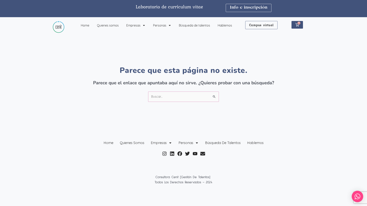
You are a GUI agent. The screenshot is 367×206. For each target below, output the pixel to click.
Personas (159, 25)
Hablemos (225, 25)
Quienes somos (108, 25)
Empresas (133, 25)
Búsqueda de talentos (194, 25)
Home (85, 25)
